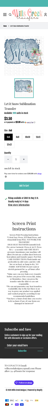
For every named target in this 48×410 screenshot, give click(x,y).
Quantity (7, 153)
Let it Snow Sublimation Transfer (19, 26)
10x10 (27, 137)
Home (5, 26)
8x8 (17, 137)
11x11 (38, 137)
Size (8, 130)
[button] (10, 14)
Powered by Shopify (35, 390)
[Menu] (5, 14)
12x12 (9, 144)
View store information (19, 205)
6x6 (8, 137)
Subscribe (22, 350)
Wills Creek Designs (19, 390)
